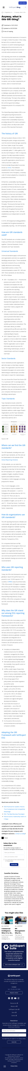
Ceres (9, 167)
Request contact (14, 992)
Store (13, 1012)
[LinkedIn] (12, 998)
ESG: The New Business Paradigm (14, 814)
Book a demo (22, 3)
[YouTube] (15, 998)
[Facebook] (9, 998)
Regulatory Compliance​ (9, 12)
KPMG (10, 582)
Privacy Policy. (10, 861)
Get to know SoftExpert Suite (12, 964)
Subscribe (14, 864)
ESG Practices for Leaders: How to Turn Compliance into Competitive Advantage (14, 809)
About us (13, 1006)
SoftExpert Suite (13, 1009)
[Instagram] (18, 998)
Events (13, 1015)
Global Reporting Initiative (10, 460)
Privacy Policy (14, 1066)
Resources (13, 1003)
